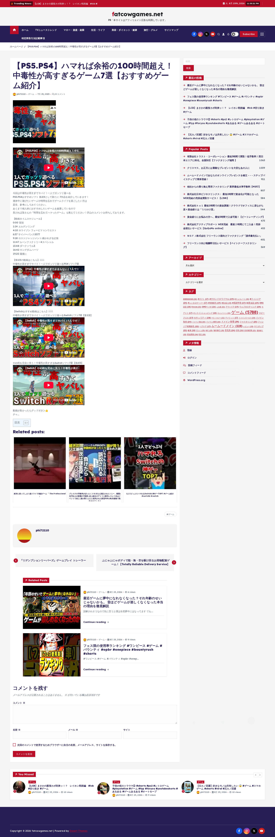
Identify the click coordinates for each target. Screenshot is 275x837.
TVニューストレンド (46, 30)
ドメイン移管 (213, 322)
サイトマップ (171, 30)
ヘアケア (205, 326)
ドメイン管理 (230, 321)
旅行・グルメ (151, 30)
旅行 (209, 330)
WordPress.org (196, 380)
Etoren (196, 307)
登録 (189, 350)
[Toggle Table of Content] (24, 422)
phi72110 (21, 94)
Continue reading (95, 621)
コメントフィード (196, 372)
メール (73, 729)
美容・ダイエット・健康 (124, 30)
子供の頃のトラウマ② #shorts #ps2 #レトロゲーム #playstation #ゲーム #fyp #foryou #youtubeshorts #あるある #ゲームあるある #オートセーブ (224, 123)
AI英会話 (252, 303)
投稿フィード (195, 365)
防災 (202, 334)
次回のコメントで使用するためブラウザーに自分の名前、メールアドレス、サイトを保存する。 (67, 744)
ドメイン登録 (199, 322)
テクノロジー (218, 318)
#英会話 (226, 303)
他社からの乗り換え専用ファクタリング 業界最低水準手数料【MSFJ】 (224, 186)
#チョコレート (241, 299)
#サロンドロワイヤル (221, 299)
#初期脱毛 (214, 303)
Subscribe (249, 34)
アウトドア (232, 307)
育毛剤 (230, 330)
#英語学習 (239, 303)
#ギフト (203, 299)
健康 (191, 330)
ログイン (192, 357)
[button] (256, 775)
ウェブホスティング (250, 306)
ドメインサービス (247, 318)
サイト (126, 729)
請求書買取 (250, 330)
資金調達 (192, 334)
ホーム (25, 30)
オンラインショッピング (205, 313)
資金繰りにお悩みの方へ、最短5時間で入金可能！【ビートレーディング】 (226, 216)
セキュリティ (202, 317)
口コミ (200, 330)
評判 (240, 330)
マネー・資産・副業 (74, 30)
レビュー (248, 326)
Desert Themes (78, 830)
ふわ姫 (221, 307)
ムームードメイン (226, 326)
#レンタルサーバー (197, 303)
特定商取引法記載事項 (33, 38)
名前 (17, 729)
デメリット (231, 318)
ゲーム (31, 94)
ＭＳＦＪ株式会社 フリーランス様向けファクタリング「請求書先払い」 (224, 235)
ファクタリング (248, 321)
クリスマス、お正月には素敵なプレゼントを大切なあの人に (218, 167)
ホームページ (16, 46)
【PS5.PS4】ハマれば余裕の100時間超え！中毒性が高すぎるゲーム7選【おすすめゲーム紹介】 (74, 46)
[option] (53, 787)
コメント (19, 702)
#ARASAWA (190, 299)
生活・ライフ (98, 30)
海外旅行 (218, 330)
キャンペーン (224, 313)
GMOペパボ (209, 307)
